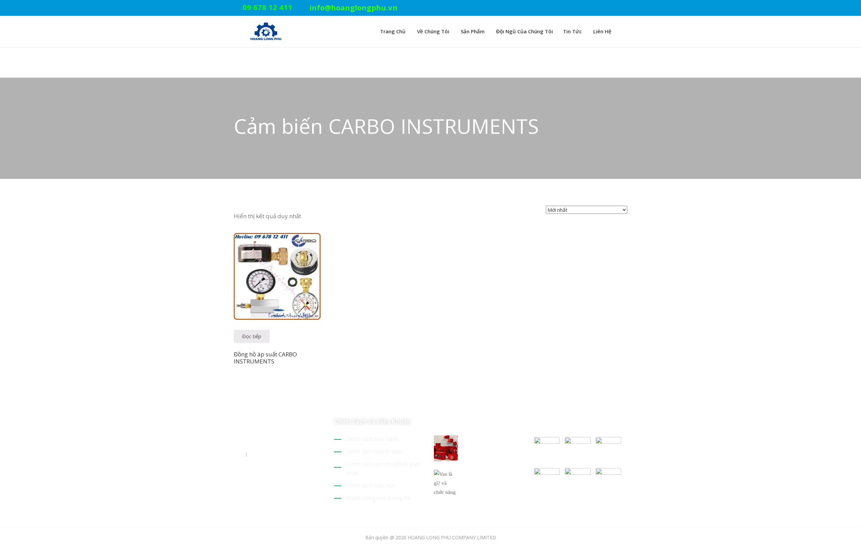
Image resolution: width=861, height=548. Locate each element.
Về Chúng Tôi (432, 31)
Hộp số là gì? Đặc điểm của (487, 443)
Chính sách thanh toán (374, 451)
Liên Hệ (601, 31)
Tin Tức (572, 31)
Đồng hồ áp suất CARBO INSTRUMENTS (265, 357)
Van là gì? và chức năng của (488, 478)
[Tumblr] (283, 476)
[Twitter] (594, 8)
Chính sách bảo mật (370, 485)
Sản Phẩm (472, 31)
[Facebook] (615, 8)
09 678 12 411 (267, 7)
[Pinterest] (604, 8)
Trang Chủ (392, 31)
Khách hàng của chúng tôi (378, 498)
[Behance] (295, 476)
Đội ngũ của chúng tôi (524, 31)
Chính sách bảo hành (372, 439)
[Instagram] (625, 8)
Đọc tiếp (251, 336)
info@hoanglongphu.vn (353, 7)
